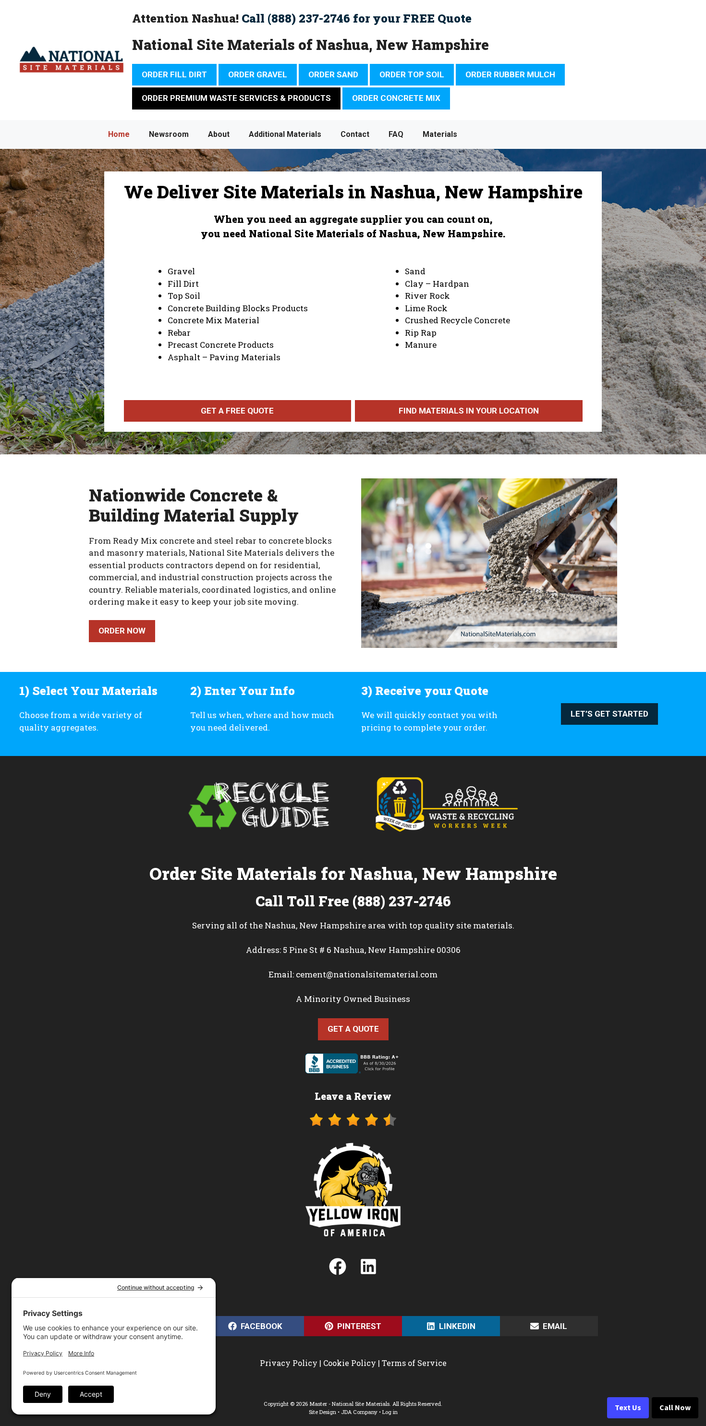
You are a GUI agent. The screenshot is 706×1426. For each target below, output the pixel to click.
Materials (440, 134)
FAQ (396, 134)
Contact (355, 134)
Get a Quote (353, 1029)
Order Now (122, 630)
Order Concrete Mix (396, 98)
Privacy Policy (288, 1363)
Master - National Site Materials (349, 1403)
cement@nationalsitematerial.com (367, 974)
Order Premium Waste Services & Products (236, 98)
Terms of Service (414, 1363)
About (219, 134)
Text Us (628, 1407)
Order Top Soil (411, 74)
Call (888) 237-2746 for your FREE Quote (357, 18)
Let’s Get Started (609, 714)
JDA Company (359, 1411)
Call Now (675, 1407)
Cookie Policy (349, 1363)
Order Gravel (257, 74)
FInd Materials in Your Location (469, 410)
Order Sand (333, 74)
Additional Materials (285, 134)
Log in (390, 1411)
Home (119, 134)
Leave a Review (353, 1096)
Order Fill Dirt (174, 74)
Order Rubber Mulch (510, 74)
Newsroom (169, 134)
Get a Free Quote (237, 410)
